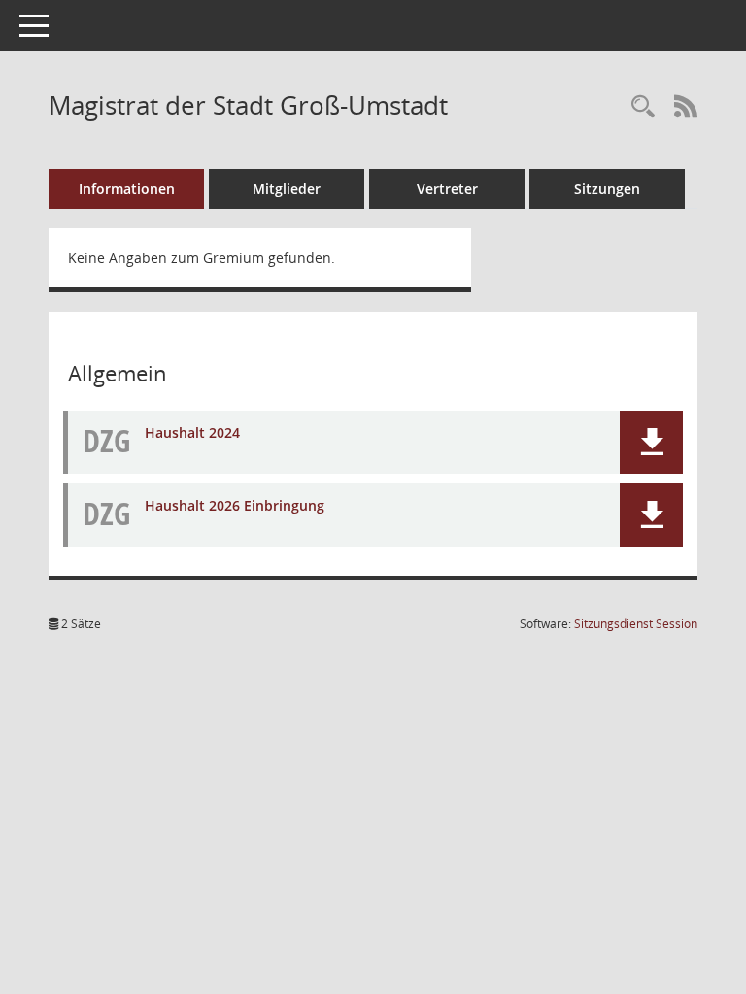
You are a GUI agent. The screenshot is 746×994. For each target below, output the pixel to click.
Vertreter (447, 189)
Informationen (127, 189)
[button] (651, 442)
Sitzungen (607, 189)
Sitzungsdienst (635, 623)
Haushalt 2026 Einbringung (234, 505)
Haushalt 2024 (192, 432)
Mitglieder (287, 189)
